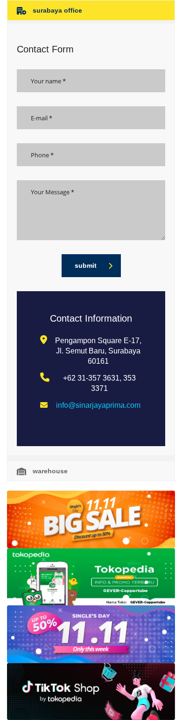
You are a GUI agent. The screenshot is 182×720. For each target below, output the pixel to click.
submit (86, 265)
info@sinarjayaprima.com (98, 405)
